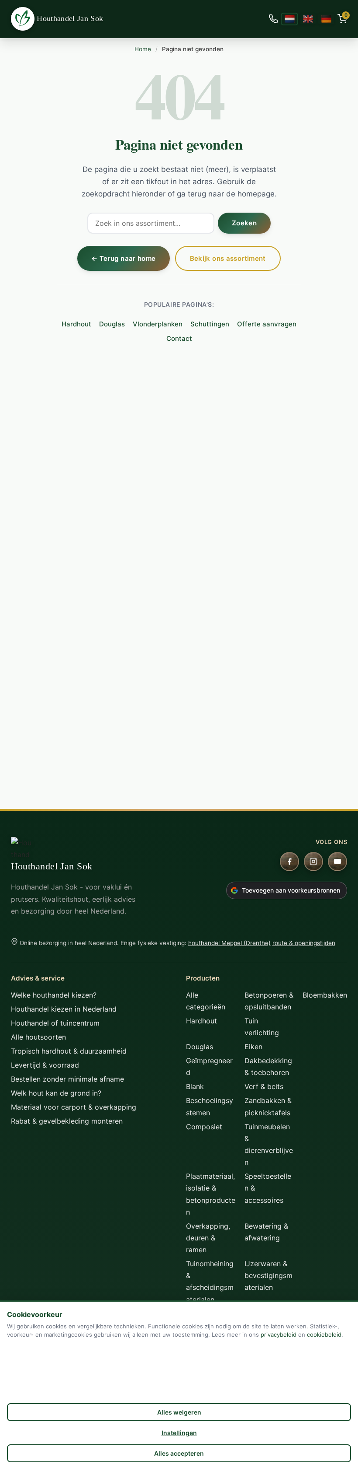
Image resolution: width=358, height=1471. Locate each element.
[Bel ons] (273, 19)
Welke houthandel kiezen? (53, 995)
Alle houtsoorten (38, 1037)
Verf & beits (263, 1086)
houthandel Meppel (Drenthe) (229, 942)
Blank (195, 1086)
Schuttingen (209, 324)
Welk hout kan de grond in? (56, 1093)
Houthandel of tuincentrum (55, 1023)
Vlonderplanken (157, 324)
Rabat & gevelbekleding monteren (67, 1121)
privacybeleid (278, 1334)
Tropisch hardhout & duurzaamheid (69, 1051)
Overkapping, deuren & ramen (208, 1238)
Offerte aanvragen (266, 324)
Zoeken (244, 223)
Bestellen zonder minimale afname (67, 1079)
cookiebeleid (324, 1334)
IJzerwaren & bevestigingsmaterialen (268, 1275)
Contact (179, 338)
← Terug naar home (123, 258)
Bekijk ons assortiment (228, 258)
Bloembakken (325, 995)
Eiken (253, 1046)
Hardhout (76, 324)
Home (142, 49)
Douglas (112, 324)
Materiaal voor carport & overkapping (73, 1107)
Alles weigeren (179, 1412)
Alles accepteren (179, 1453)
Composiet (204, 1126)
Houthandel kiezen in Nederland (64, 1009)
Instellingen (179, 1432)
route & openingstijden (303, 942)
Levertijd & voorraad (45, 1065)
